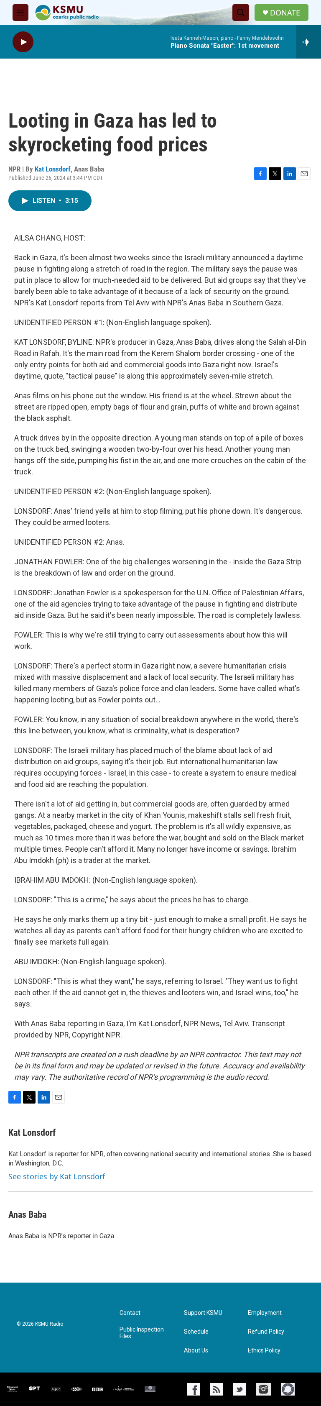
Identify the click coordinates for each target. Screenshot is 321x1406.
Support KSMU (203, 1313)
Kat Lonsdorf (53, 169)
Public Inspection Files (142, 1333)
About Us (196, 1350)
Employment (265, 1313)
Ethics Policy (264, 1350)
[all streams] (308, 42)
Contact (130, 1313)
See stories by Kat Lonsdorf (56, 1176)
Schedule (196, 1332)
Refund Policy (266, 1332)
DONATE (285, 12)
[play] (23, 42)
